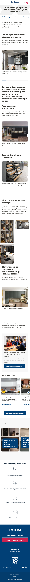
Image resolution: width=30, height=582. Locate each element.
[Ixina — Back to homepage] (15, 2)
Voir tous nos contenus (14, 413)
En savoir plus (6, 405)
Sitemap (15, 576)
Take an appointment (14, 540)
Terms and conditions (14, 574)
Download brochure (14, 535)
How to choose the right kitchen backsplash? (8, 429)
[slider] (15, 81)
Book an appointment (14, 366)
